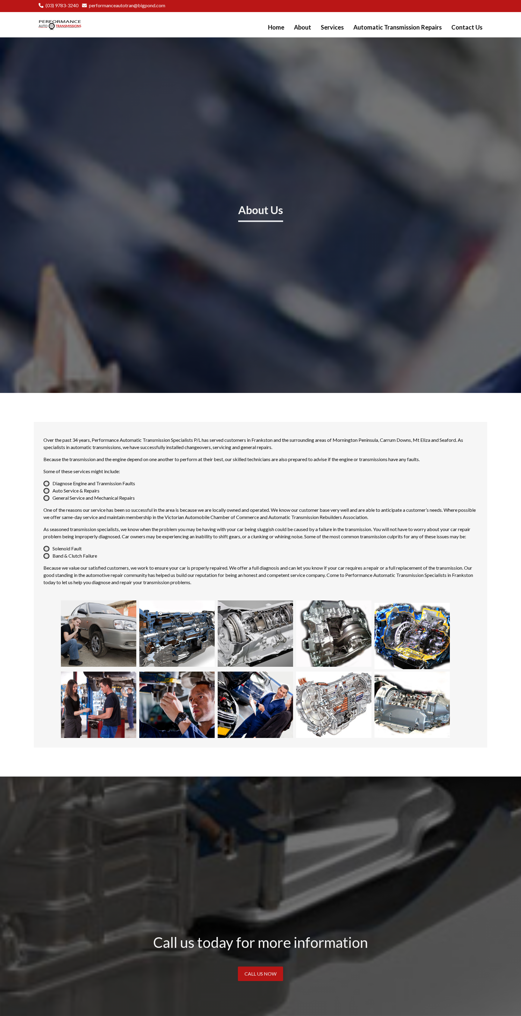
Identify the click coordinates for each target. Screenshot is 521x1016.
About (302, 27)
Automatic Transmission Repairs (397, 27)
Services (332, 27)
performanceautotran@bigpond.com (127, 5)
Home (276, 27)
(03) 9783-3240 (62, 5)
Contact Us (466, 27)
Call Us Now (260, 973)
